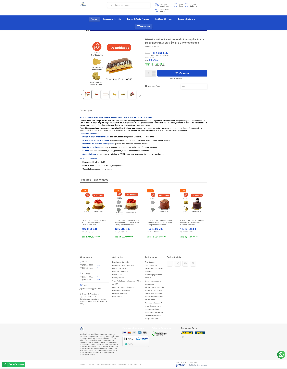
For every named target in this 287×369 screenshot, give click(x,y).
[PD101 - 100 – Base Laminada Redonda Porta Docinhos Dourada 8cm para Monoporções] (94, 214)
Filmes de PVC (117, 275)
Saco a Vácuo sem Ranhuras (123, 287)
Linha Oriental (117, 297)
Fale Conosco (150, 262)
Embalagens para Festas (121, 290)
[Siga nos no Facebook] (170, 263)
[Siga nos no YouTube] (185, 263)
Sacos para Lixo (118, 278)
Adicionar (99, 230)
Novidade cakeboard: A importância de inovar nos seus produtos (153, 306)
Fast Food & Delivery (119, 268)
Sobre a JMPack (151, 265)
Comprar (184, 73)
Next (140, 94)
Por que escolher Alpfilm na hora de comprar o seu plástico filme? (154, 315)
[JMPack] (92, 4)
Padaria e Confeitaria (120, 272)
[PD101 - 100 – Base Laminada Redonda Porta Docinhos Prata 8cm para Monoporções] (160, 214)
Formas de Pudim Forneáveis (123, 265)
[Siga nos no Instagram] (193, 263)
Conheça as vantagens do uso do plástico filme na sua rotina (154, 296)
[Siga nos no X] (177, 263)
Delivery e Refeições (119, 293)
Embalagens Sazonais (120, 262)
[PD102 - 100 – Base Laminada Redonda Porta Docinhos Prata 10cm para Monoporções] (127, 214)
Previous (81, 95)
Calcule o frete (154, 86)
